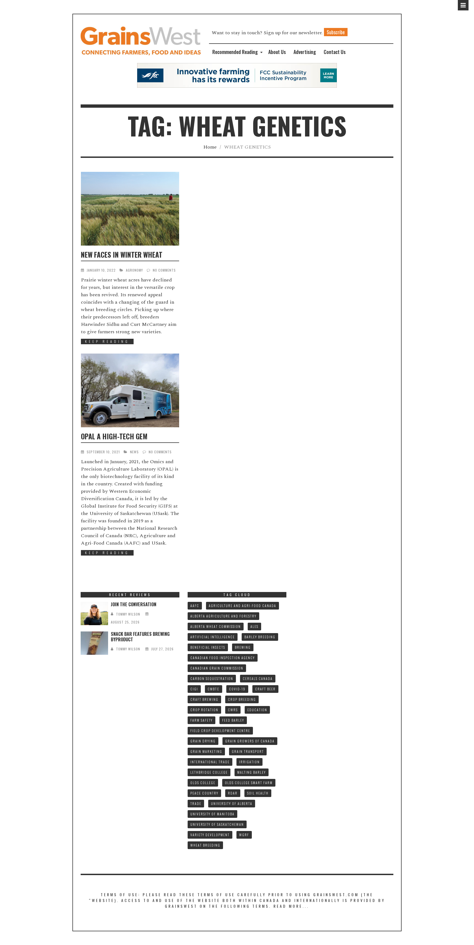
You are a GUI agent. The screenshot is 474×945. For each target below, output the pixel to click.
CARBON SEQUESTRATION (211, 678)
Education (257, 709)
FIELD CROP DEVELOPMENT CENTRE (220, 730)
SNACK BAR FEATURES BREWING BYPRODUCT (140, 636)
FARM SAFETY (201, 720)
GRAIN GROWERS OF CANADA (250, 741)
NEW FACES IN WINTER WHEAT (121, 254)
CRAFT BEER (265, 689)
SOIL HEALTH (258, 793)
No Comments (164, 270)
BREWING (243, 647)
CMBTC (213, 689)
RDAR (233, 793)
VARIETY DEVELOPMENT (210, 834)
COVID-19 (237, 689)
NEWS (134, 451)
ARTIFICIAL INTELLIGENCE (212, 636)
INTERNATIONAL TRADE (210, 761)
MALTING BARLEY (251, 772)
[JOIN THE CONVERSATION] (94, 613)
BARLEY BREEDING (259, 636)
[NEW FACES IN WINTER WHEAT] (130, 209)
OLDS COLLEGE (202, 782)
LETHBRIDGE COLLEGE (209, 772)
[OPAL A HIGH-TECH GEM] (130, 390)
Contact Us (335, 51)
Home (210, 147)
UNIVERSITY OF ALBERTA (231, 803)
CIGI (194, 689)
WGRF (244, 834)
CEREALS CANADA (258, 678)
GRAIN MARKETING (206, 751)
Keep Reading (107, 341)
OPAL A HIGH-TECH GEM (114, 436)
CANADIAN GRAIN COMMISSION (216, 668)
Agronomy (134, 270)
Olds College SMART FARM (249, 782)
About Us (277, 51)
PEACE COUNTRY (204, 793)
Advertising (305, 51)
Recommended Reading (235, 51)
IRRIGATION (249, 761)
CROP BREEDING (242, 699)
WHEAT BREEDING (205, 845)
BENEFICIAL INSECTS (207, 647)
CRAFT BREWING (204, 699)
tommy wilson (128, 614)
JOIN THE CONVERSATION (133, 604)
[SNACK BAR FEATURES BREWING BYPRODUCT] (94, 643)
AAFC (194, 605)
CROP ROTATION (204, 709)
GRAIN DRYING (203, 741)
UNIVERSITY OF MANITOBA (212, 814)
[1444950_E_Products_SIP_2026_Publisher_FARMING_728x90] (237, 75)
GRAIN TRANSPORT (248, 751)
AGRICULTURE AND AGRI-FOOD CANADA (242, 605)
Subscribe (336, 32)
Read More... (291, 906)
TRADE (195, 803)
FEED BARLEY (233, 720)
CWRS (233, 709)
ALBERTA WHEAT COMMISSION (215, 626)
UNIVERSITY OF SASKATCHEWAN (217, 824)
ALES (254, 626)
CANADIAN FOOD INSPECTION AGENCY (222, 657)
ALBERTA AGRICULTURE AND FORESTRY (223, 616)
